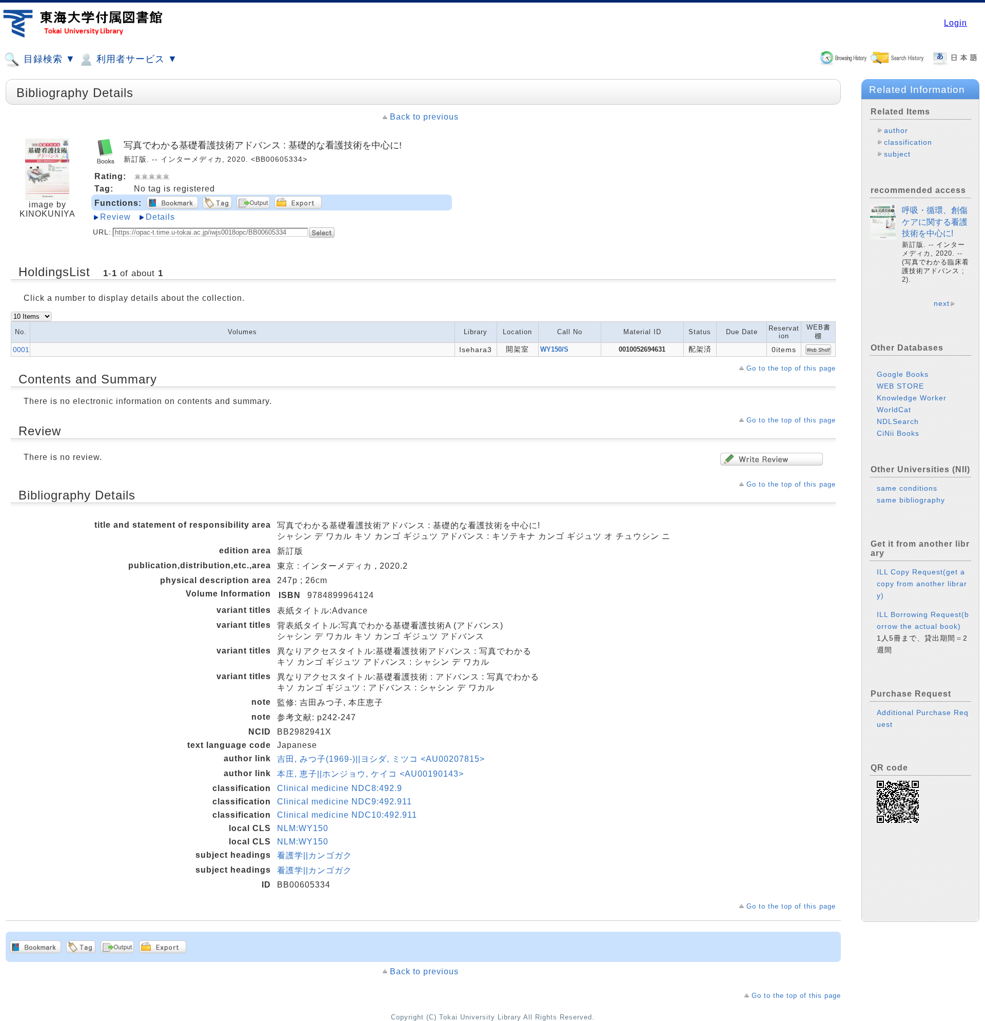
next (942, 303)
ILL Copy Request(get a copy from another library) (922, 584)
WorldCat (894, 410)
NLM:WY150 (302, 828)
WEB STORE (900, 386)
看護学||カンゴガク (314, 855)
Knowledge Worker (912, 398)
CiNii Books (898, 433)
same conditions (907, 488)
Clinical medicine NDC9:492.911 (344, 801)
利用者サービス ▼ (135, 59)
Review (115, 217)
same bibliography (911, 500)
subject (897, 154)
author (896, 130)
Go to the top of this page (791, 368)
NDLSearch (898, 421)
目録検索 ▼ (48, 59)
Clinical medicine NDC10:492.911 (347, 815)
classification (908, 142)
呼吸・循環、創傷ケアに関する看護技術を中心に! (935, 222)
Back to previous (424, 116)
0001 (21, 349)
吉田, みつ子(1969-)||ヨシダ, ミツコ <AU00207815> (381, 759)
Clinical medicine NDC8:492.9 (339, 788)
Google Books (903, 374)
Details (160, 217)
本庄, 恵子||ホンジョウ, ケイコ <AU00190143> (370, 773)
